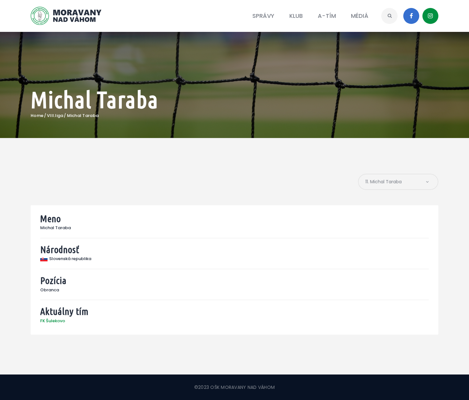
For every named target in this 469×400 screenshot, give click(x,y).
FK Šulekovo (52, 321)
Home (37, 116)
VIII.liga (55, 116)
